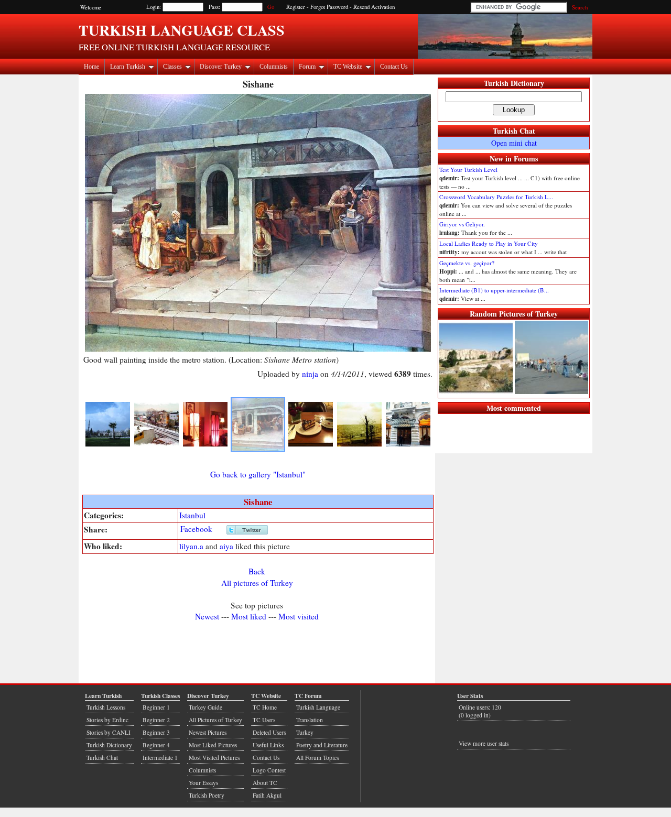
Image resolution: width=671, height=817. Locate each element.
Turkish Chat (514, 130)
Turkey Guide (205, 707)
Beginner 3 (156, 732)
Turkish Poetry (206, 795)
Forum (307, 66)
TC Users (264, 720)
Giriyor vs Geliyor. (462, 224)
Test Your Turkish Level (468, 169)
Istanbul (192, 515)
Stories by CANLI (108, 732)
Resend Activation (374, 6)
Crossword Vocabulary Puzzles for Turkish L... (496, 197)
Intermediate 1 (160, 757)
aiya (226, 546)
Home (91, 66)
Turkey (304, 732)
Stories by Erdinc (107, 720)
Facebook (196, 529)
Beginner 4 (156, 745)
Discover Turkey (221, 66)
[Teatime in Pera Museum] (310, 444)
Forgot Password (329, 6)
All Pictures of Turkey (215, 720)
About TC (265, 783)
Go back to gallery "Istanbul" (258, 474)
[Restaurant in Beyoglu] (205, 444)
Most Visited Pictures (214, 757)
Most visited (298, 616)
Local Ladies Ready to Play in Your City (488, 243)
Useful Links (268, 745)
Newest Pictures (207, 732)
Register (295, 6)
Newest (207, 616)
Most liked (248, 616)
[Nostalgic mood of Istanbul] (359, 444)
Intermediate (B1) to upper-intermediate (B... (494, 290)
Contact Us (394, 66)
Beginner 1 (156, 707)
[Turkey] (107, 444)
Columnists (273, 66)
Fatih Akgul (267, 795)
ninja (310, 373)
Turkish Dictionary (514, 83)
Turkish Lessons (105, 707)
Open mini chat (514, 143)
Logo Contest (269, 770)
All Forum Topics (317, 757)
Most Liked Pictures (213, 745)
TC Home (265, 707)
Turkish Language (318, 707)
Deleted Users (269, 732)
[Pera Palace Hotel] (408, 444)
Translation (309, 720)
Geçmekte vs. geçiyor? (466, 263)
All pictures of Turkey (257, 583)
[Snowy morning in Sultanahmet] (156, 444)
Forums (526, 158)
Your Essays (203, 783)
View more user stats (483, 743)
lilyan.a (191, 546)
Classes (172, 66)
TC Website (347, 66)
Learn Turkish (127, 66)
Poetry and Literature (322, 745)
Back (256, 571)
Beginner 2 (156, 720)
